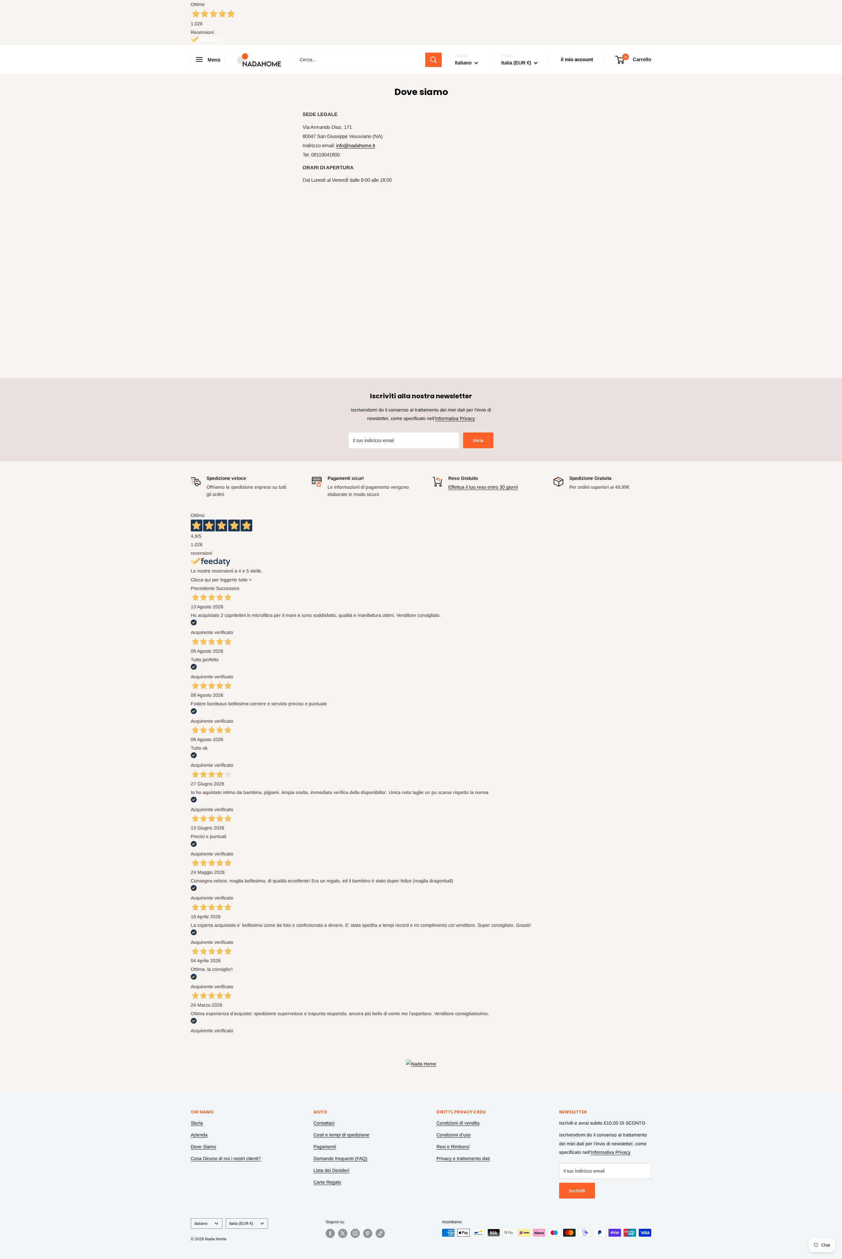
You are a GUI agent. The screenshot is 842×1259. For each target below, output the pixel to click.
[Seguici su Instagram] (355, 1233)
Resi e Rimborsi (452, 1146)
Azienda (199, 1134)
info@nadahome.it (355, 145)
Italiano (201, 1223)
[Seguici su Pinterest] (367, 1233)
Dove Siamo (203, 1146)
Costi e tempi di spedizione (341, 1134)
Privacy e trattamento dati (463, 1158)
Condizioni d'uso (453, 1134)
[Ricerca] (433, 60)
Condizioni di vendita (458, 1123)
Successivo (227, 588)
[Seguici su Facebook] (330, 1233)
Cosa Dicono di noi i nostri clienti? (226, 1158)
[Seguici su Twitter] (342, 1233)
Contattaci (323, 1123)
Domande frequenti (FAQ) (340, 1158)
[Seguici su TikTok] (380, 1233)
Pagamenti (324, 1146)
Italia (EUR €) (241, 1223)
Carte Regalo (327, 1182)
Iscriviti (577, 1190)
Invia (478, 440)
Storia (197, 1123)
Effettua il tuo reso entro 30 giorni (483, 487)
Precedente (203, 588)
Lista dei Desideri (331, 1170)
